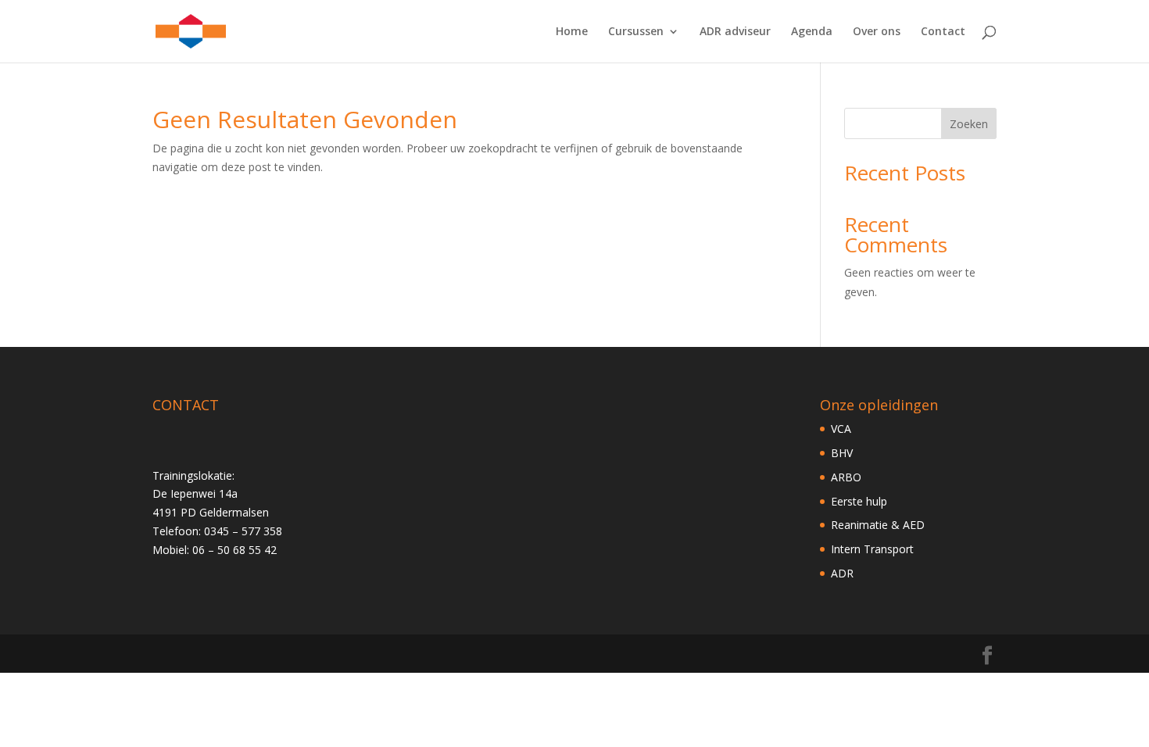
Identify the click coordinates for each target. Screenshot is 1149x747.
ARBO (846, 477)
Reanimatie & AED (878, 524)
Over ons (876, 32)
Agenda (811, 32)
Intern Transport (872, 548)
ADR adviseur (735, 32)
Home (572, 32)
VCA (841, 428)
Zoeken (969, 123)
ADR (842, 573)
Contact (943, 32)
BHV (842, 452)
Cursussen (636, 32)
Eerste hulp (859, 501)
